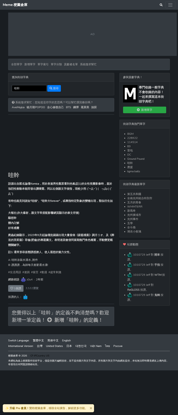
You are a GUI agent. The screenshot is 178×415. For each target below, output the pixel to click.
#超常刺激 (54, 272)
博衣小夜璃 (134, 232)
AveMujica (18, 107)
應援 (130, 167)
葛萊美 (85, 107)
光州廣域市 (134, 215)
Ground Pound (135, 159)
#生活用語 (14, 272)
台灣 (39, 346)
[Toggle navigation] (170, 4)
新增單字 (29, 64)
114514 (132, 142)
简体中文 (53, 340)
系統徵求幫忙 (88, 64)
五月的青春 (134, 202)
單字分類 (56, 64)
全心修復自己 (55, 107)
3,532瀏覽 (32, 288)
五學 (130, 223)
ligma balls (133, 171)
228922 (132, 138)
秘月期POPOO (36, 107)
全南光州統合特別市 (139, 198)
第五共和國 (134, 194)
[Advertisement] (61, 146)
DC (129, 155)
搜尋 (55, 88)
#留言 (34, 272)
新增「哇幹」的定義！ (77, 320)
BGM (130, 134)
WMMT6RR (134, 207)
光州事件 (132, 219)
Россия (117, 346)
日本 (69, 346)
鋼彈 (76, 107)
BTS (68, 107)
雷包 (130, 150)
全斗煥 (131, 227)
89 (129, 146)
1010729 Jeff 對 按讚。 (145, 257)
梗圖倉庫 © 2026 (17, 355)
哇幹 (13, 175)
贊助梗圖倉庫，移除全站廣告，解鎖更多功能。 (46, 408)
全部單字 (16, 64)
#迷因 (26, 272)
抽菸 (94, 107)
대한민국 (81, 346)
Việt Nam (96, 346)
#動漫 (43, 272)
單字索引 (43, 64)
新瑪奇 (131, 211)
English (66, 340)
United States (54, 346)
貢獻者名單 (71, 64)
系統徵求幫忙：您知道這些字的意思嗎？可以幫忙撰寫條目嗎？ (54, 102)
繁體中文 (38, 340)
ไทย (107, 346)
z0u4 (30, 279)
